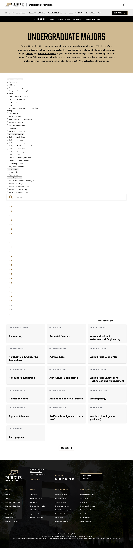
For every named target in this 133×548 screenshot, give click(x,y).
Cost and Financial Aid (12, 502)
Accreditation (81, 539)
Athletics (12, 85)
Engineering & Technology (18, 96)
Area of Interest (14, 79)
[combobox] (66, 197)
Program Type (14, 178)
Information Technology (87, 506)
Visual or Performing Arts (18, 131)
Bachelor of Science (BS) (18, 189)
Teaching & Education (17, 125)
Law (10, 105)
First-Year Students (61, 498)
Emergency (83, 502)
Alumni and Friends (61, 521)
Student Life (90, 13)
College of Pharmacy (16, 152)
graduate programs (47, 53)
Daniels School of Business (19, 160)
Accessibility (17, 539)
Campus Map (9, 514)
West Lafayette (14, 175)
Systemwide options (87, 477)
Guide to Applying (36, 498)
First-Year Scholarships (12, 506)
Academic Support (64, 19)
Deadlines (33, 502)
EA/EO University (27, 539)
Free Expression (53, 539)
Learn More (26, 333)
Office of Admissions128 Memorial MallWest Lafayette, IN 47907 (38, 471)
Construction (84, 498)
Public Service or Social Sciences (21, 119)
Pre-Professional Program (18, 192)
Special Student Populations (64, 510)
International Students (62, 506)
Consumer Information (94, 539)
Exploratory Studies (16, 163)
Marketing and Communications (90, 510)
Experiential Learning (93, 19)
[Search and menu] (125, 4)
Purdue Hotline (85, 517)
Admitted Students (55, 13)
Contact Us (118, 13)
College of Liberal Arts (17, 149)
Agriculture (13, 82)
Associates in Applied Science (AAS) (22, 180)
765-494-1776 (35, 479)
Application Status (36, 514)
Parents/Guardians (61, 514)
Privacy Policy (107, 539)
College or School (15, 134)
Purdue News (84, 514)
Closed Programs (36, 510)
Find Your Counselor (12, 521)
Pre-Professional (15, 116)
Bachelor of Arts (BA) (16, 183)
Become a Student (19, 13)
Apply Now (33, 494)
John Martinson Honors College (98, 57)
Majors (52, 19)
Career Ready (77, 19)
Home (7, 13)
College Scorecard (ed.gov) (67, 539)
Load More (65, 448)
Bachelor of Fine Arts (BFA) (19, 186)
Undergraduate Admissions (41, 4)
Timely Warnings (85, 521)
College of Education (16, 140)
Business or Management (18, 88)
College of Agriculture (17, 137)
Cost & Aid (79, 13)
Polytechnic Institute (16, 166)
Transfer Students (60, 502)
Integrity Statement (40, 539)
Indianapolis (13, 172)
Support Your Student (37, 13)
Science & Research (16, 122)
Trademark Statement (85, 536)
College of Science (15, 154)
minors (29, 53)
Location (12, 169)
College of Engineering (17, 143)
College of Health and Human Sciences (23, 146)
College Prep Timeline (37, 517)
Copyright (44, 536)
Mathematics (13, 113)
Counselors (59, 517)
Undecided (13, 128)
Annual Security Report (87, 494)
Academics (69, 13)
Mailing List (9, 517)
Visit (99, 13)
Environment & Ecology (17, 99)
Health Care (13, 102)
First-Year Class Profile (37, 506)
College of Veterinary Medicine (20, 157)
